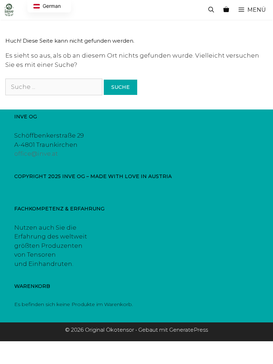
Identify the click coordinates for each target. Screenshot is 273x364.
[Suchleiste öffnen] (211, 10)
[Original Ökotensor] (9, 10)
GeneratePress (188, 329)
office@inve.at (36, 153)
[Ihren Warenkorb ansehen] (226, 10)
